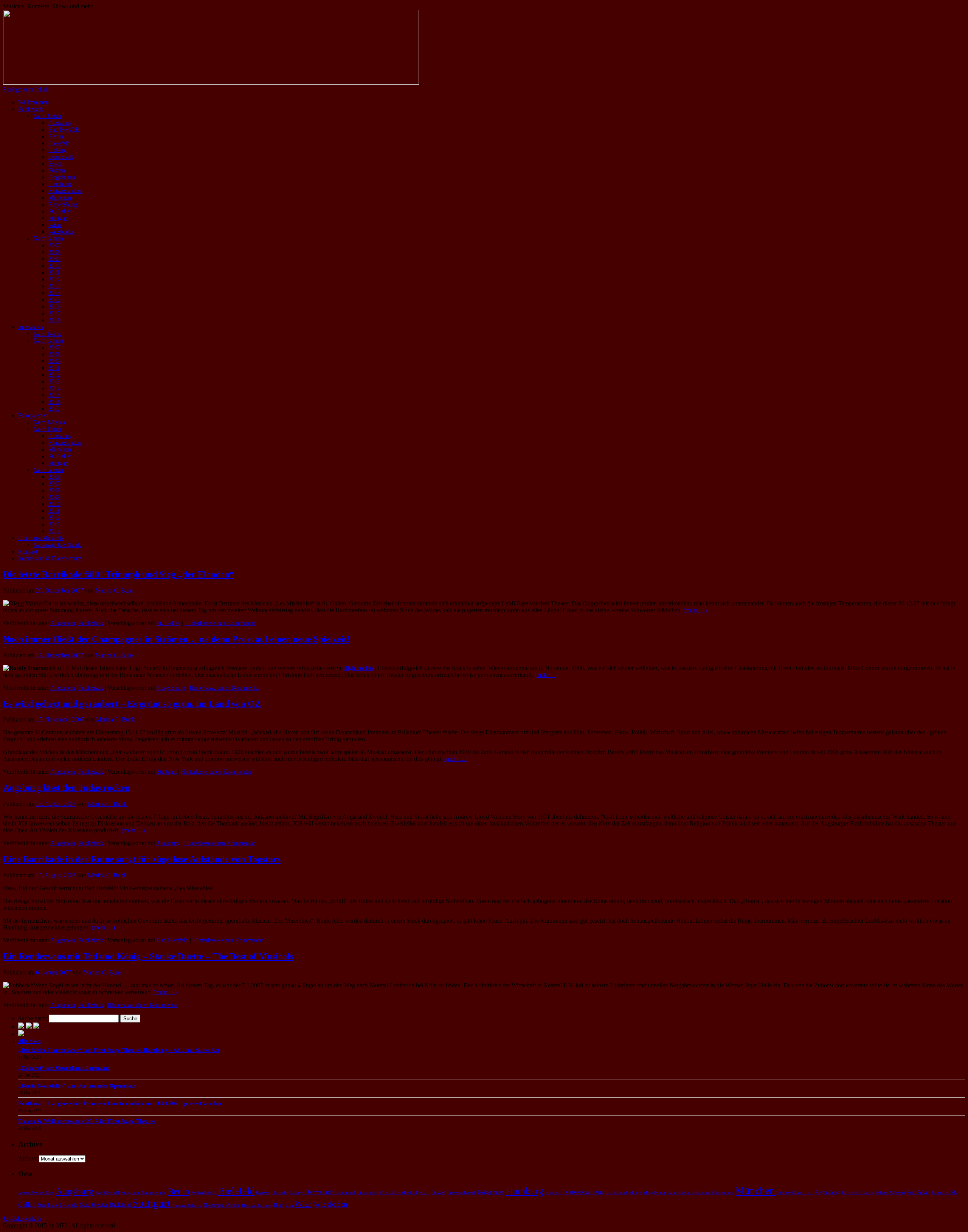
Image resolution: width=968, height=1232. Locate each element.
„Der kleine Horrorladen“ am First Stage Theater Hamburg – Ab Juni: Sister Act (119, 1050)
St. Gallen (60, 211)
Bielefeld (59, 143)
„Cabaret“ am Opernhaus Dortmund (64, 1068)
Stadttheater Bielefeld (105, 1204)
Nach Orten (47, 116)
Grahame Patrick (461, 1193)
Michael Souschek (715, 1192)
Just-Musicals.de (22, 1218)
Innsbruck (554, 1193)
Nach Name (47, 333)
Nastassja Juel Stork (57, 545)
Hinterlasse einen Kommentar (220, 623)
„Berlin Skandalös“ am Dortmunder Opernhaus (77, 1086)
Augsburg (60, 122)
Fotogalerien (33, 415)
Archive (27, 1158)
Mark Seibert (681, 1192)
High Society (358, 668)
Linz (609, 1192)
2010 (54, 265)
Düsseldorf (368, 1192)
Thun (278, 1205)
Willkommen (33, 102)
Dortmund (344, 1192)
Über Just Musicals (41, 538)
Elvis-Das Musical (398, 1192)
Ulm (289, 1205)
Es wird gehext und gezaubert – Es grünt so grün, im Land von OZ (132, 704)
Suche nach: (32, 1018)
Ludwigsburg (627, 1192)
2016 (54, 306)
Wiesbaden (61, 231)
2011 (54, 272)
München (59, 197)
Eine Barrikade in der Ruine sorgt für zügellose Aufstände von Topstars (142, 859)
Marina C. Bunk (114, 590)
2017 (54, 313)
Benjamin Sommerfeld (143, 1192)
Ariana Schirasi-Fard (36, 1193)
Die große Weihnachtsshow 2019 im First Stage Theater (87, 1121)
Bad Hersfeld (64, 129)
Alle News (29, 1041)
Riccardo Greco (857, 1192)
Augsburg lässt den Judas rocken (66, 788)
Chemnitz (279, 1192)
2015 (54, 299)
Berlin (55, 136)
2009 (54, 259)
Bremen (263, 1193)
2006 (54, 476)
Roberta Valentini (890, 1193)
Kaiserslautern (65, 191)
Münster (783, 1193)
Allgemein (62, 623)
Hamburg (59, 184)
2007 (54, 245)
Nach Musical (50, 422)
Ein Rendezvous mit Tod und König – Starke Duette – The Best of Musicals (148, 956)
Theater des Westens (221, 1205)
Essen (55, 163)
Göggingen (61, 177)
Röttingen (940, 1193)
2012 (54, 279)
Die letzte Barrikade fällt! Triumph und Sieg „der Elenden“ (118, 574)
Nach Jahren (48, 238)
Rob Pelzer (918, 1192)
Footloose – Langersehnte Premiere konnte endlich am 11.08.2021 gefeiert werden (119, 1103)
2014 (54, 293)
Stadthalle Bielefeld (57, 1205)
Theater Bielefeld (187, 1205)
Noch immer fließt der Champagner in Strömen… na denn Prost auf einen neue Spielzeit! (176, 639)
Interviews (30, 327)
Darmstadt (60, 157)
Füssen (56, 170)
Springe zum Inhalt (25, 89)
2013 (54, 286)
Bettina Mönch (204, 1193)
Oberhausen (803, 1192)
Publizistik (30, 109)
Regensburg (62, 204)
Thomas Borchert (256, 1205)
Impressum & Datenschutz (49, 558)
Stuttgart (58, 218)
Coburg (57, 150)
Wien (54, 225)
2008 (54, 252)
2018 (54, 320)
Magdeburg (655, 1192)
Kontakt (27, 551)
